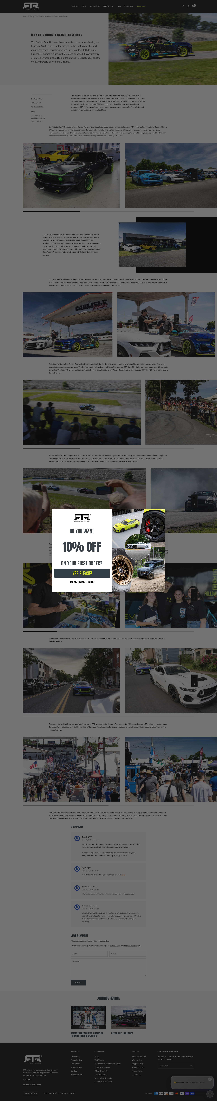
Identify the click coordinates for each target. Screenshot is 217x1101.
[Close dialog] (162, 512)
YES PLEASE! (82, 573)
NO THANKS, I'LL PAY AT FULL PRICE (82, 582)
